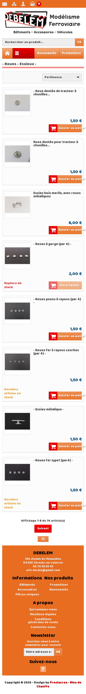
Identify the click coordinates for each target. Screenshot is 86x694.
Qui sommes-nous (43, 609)
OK (79, 42)
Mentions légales (43, 614)
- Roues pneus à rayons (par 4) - (57, 301)
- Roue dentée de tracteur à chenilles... (54, 93)
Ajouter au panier (70, 128)
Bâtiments (27, 584)
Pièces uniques (27, 594)
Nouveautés (46, 53)
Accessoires (27, 589)
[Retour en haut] (43, 539)
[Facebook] (43, 669)
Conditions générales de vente (43, 621)
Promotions (71, 53)
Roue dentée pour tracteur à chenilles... (55, 144)
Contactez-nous (43, 627)
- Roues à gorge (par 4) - (52, 244)
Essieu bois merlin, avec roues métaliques (57, 194)
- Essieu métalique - (48, 409)
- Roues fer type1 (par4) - (53, 460)
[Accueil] (7, 53)
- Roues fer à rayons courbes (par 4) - (56, 352)
